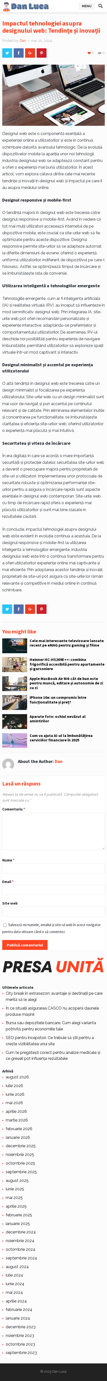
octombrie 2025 (20, 1163)
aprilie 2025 (16, 1206)
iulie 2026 (14, 1085)
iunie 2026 (15, 1094)
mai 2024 (14, 1292)
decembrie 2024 (21, 1232)
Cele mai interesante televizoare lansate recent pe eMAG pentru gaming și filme (67, 643)
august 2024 (17, 1266)
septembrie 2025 (21, 1172)
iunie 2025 (15, 1189)
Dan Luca (59, 1371)
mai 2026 (14, 1102)
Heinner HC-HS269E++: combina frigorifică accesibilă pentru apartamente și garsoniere (67, 664)
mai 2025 (14, 1197)
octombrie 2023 (20, 1344)
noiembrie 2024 (20, 1240)
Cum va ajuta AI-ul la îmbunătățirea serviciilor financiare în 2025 (61, 737)
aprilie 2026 (16, 1111)
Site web (10, 903)
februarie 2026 (19, 1128)
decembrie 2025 (21, 1146)
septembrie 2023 (21, 1352)
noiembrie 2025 (20, 1154)
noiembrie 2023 (20, 1335)
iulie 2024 (14, 1275)
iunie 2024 (15, 1283)
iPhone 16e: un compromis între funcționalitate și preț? (58, 699)
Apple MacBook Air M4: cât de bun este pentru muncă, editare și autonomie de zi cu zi (66, 683)
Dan (23, 41)
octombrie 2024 (20, 1249)
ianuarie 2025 (18, 1223)
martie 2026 (17, 1120)
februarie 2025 (19, 1215)
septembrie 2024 (21, 1258)
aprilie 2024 (16, 1301)
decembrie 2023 (21, 1327)
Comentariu (13, 809)
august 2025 (17, 1180)
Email (8, 881)
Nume (8, 860)
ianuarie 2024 (18, 1318)
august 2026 (17, 1077)
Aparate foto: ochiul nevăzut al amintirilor (58, 718)
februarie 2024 (19, 1309)
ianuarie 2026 (18, 1137)
